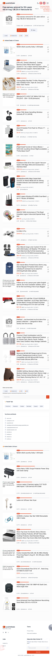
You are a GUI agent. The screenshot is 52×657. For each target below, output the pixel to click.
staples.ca (24, 240)
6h (18, 136)
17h (19, 524)
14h (19, 577)
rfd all (30, 55)
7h (18, 309)
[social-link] (3, 632)
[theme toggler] (38, 3)
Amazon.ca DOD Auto (34, 257)
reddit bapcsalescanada (34, 105)
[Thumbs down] (48, 22)
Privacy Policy (30, 630)
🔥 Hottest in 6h (13, 35)
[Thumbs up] (48, 17)
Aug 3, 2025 (20, 25)
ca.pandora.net (9, 423)
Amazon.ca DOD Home (34, 346)
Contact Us (5, 643)
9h (18, 189)
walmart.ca (24, 55)
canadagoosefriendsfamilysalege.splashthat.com (17, 425)
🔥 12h (20, 35)
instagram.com (28, 25)
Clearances (15, 406)
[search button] (47, 397)
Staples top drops (33, 240)
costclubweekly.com (26, 561)
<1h (19, 257)
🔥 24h (26, 35)
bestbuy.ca (23, 136)
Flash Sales (29, 406)
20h (19, 542)
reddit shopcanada (34, 291)
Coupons (35, 406)
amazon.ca (24, 73)
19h (19, 493)
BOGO (41, 406)
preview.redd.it (24, 291)
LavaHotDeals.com (27, 655)
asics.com (8, 418)
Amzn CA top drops (33, 577)
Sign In (4, 645)
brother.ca (8, 439)
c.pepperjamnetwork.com (11, 427)
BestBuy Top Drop (33, 136)
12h (19, 477)
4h (18, 105)
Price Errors (8, 406)
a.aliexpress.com (9, 420)
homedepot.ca (24, 189)
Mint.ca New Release (31, 221)
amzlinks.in (8, 432)
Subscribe (38, 652)
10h (19, 55)
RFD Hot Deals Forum (39, 25)
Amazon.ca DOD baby (34, 89)
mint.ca (22, 221)
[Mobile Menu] (47, 3)
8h (18, 364)
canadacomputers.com (11, 429)
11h (19, 121)
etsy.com (22, 328)
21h (19, 509)
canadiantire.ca (24, 593)
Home (36, 8)
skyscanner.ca (24, 155)
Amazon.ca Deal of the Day (35, 73)
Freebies (22, 406)
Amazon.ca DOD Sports (34, 382)
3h (18, 291)
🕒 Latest (5, 35)
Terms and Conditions (32, 633)
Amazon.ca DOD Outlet (34, 275)
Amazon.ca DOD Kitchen (34, 171)
